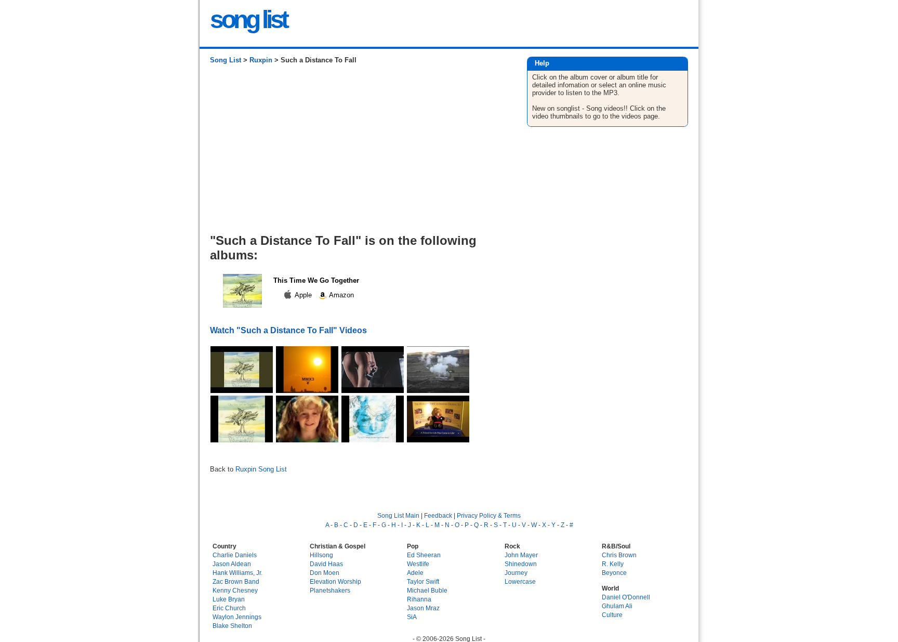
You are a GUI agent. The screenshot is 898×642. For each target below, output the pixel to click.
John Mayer (521, 555)
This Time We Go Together (316, 280)
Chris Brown (619, 555)
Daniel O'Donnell (626, 597)
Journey (516, 572)
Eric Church (229, 608)
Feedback (438, 515)
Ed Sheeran (424, 555)
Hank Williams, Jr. (237, 572)
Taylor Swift (423, 581)
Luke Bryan (229, 599)
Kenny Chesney (235, 590)
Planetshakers (330, 590)
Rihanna (419, 599)
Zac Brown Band (236, 581)
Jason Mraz (423, 608)
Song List (225, 60)
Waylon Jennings (237, 616)
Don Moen (324, 572)
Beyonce (614, 572)
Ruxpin (260, 60)
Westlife (418, 563)
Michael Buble (427, 590)
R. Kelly (613, 563)
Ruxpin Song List (261, 469)
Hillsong (321, 555)
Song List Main (398, 515)
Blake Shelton (232, 625)
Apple (303, 295)
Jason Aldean (232, 563)
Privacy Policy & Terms (489, 515)
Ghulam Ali (617, 605)
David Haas (326, 563)
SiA (412, 616)
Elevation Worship (335, 581)
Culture (612, 614)
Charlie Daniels (235, 555)
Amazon (340, 295)
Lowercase (520, 581)
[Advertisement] (358, 153)
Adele (415, 572)
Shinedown (521, 563)
